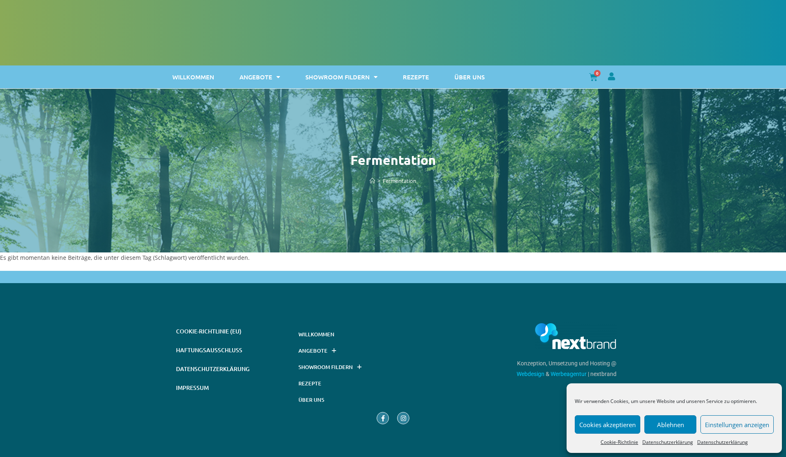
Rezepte (416, 77)
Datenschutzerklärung (667, 442)
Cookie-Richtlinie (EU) (209, 331)
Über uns (469, 77)
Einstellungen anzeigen (737, 425)
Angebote (255, 77)
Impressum (192, 388)
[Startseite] (372, 181)
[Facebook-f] (383, 418)
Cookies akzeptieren (607, 425)
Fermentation (399, 181)
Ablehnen (670, 425)
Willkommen (193, 77)
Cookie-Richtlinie (619, 442)
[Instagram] (403, 418)
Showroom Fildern (337, 77)
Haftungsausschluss (209, 350)
